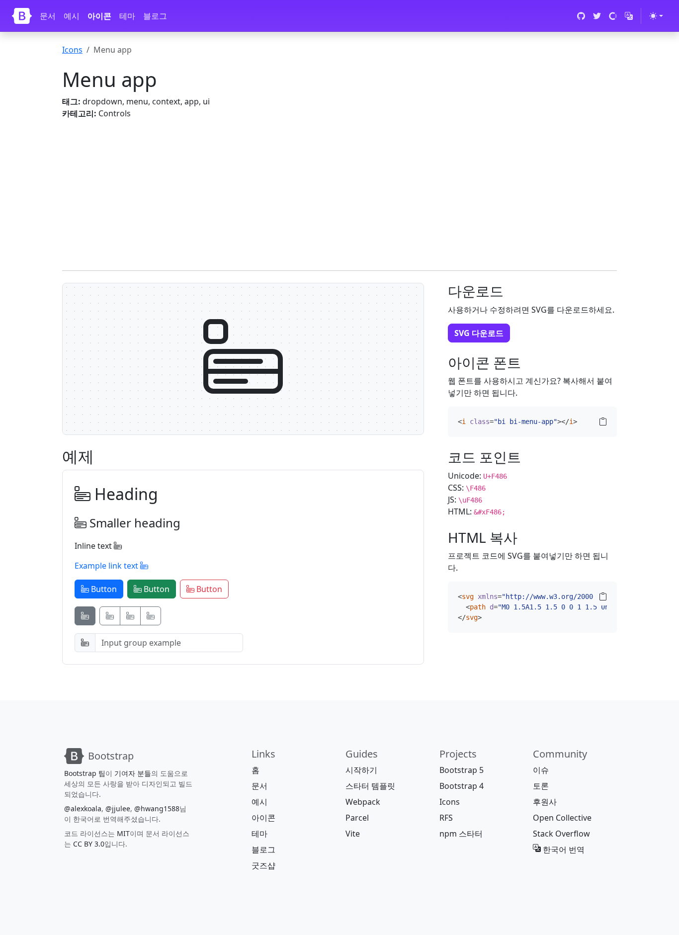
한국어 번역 (563, 849)
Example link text (107, 565)
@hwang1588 (156, 808)
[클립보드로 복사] (603, 421)
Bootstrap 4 (461, 785)
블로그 (155, 15)
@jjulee (117, 808)
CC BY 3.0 (88, 844)
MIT (123, 833)
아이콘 (99, 15)
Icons (72, 49)
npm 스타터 (461, 833)
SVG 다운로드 (479, 333)
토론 (541, 785)
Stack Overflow (561, 833)
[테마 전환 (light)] (656, 16)
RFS (446, 817)
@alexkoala (82, 808)
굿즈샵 (263, 865)
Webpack (362, 801)
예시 (72, 15)
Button (103, 589)
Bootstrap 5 (461, 770)
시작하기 (361, 770)
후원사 (545, 801)
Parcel (357, 817)
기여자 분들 (132, 773)
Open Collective (562, 817)
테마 (127, 15)
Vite (352, 833)
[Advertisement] (339, 188)
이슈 (541, 770)
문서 (48, 15)
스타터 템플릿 (370, 785)
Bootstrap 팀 (84, 773)
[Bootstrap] (22, 16)
